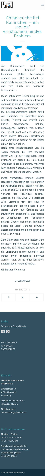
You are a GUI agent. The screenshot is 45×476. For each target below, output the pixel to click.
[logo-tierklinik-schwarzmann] (18, 5)
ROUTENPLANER (9, 342)
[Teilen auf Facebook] (8, 297)
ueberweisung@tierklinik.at (13, 412)
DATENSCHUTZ (8, 349)
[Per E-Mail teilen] (37, 297)
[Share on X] (22, 297)
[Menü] (42, 5)
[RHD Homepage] (22, 53)
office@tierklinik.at (9, 404)
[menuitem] (42, 5)
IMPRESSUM (7, 345)
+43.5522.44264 (16, 400)
